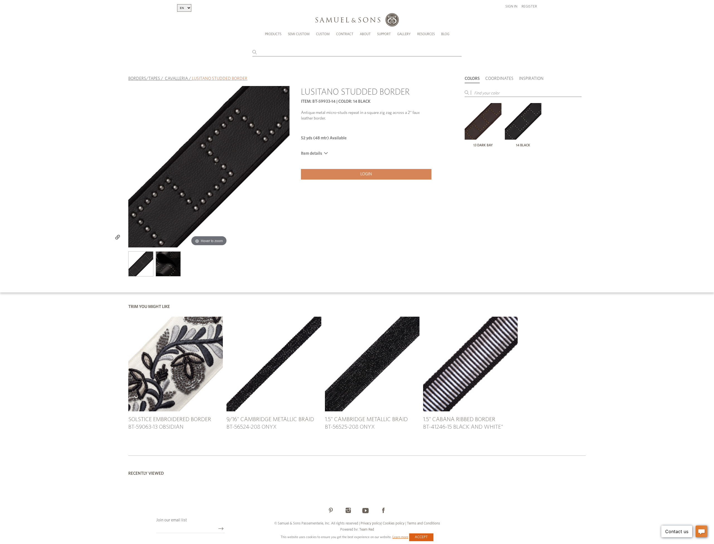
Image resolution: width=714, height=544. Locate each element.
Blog (445, 34)
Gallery (404, 34)
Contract (344, 34)
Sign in (511, 6)
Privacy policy (371, 523)
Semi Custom (299, 34)
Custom (323, 34)
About (365, 34)
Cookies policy (393, 523)
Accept (421, 537)
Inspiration (531, 79)
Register (529, 6)
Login (366, 174)
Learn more (400, 537)
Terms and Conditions (423, 523)
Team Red (366, 529)
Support (384, 34)
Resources (426, 34)
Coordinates (499, 79)
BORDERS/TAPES (144, 79)
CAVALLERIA (176, 79)
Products (273, 34)
